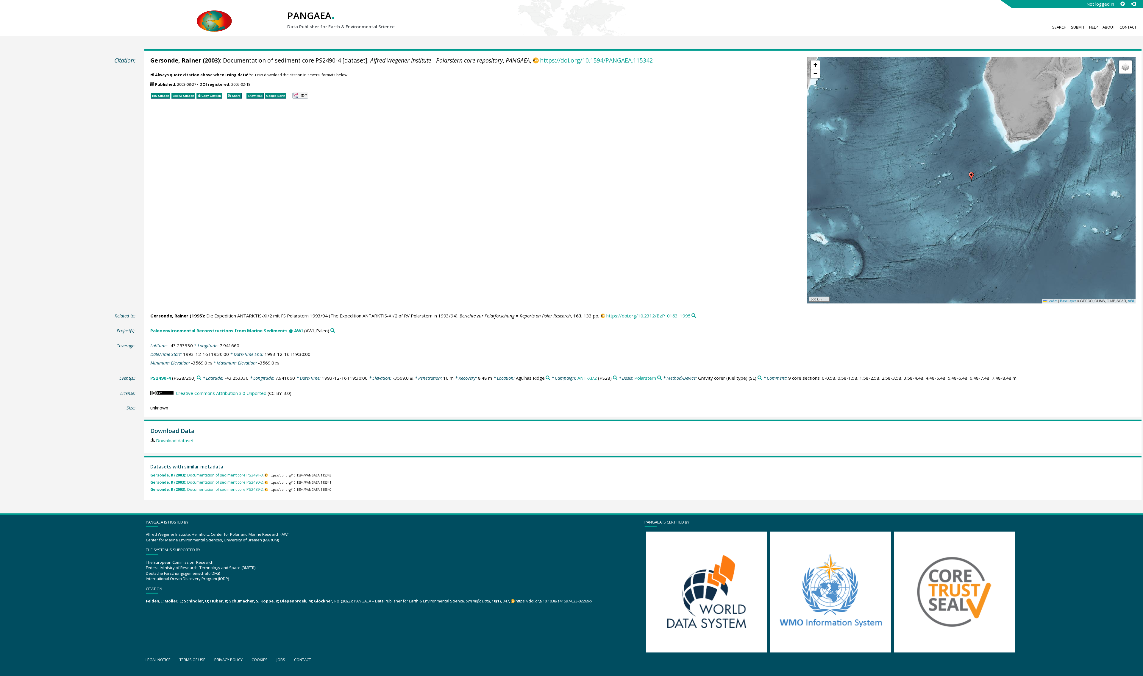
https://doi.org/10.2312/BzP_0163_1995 (648, 316)
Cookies (260, 659)
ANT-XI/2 (587, 378)
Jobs (281, 659)
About (1109, 27)
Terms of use (192, 659)
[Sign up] (1122, 3)
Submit (1078, 27)
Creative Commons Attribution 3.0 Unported (221, 393)
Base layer (1068, 300)
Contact (1127, 27)
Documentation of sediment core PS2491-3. (207, 475)
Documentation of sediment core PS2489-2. (207, 489)
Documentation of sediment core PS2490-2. (207, 482)
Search (1059, 27)
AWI (1131, 300)
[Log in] (1133, 3)
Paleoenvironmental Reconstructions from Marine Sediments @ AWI (226, 331)
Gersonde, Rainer (175, 60)
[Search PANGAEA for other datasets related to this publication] (693, 316)
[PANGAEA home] (214, 15)
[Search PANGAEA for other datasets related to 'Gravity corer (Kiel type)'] (760, 378)
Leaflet (1052, 300)
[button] (971, 176)
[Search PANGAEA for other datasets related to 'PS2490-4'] (199, 378)
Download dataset (175, 440)
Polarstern (645, 378)
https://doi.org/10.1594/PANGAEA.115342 (596, 60)
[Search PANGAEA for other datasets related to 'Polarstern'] (659, 378)
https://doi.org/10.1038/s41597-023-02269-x (554, 601)
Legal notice (158, 659)
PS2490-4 (160, 378)
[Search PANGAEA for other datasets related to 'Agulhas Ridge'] (548, 378)
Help (1093, 27)
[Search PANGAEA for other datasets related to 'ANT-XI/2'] (615, 378)
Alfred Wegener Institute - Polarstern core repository (436, 60)
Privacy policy (228, 659)
